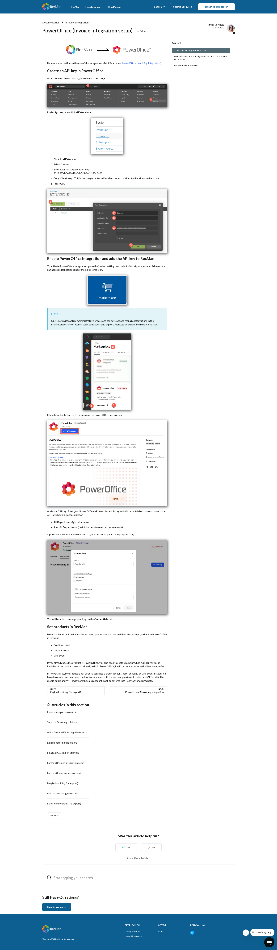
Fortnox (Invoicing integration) (64, 772)
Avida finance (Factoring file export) (67, 732)
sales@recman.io (132, 931)
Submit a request (182, 6)
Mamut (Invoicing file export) (63, 793)
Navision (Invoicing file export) (64, 803)
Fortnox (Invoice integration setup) (66, 762)
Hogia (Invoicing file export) (62, 783)
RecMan (75, 6)
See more (54, 815)
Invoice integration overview (62, 712)
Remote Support (94, 6)
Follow (143, 31)
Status (160, 931)
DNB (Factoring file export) (62, 742)
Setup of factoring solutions (62, 722)
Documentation (50, 22)
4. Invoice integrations (77, 22)
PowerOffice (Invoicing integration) (141, 63)
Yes (128, 847)
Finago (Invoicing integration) (63, 752)
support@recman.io (133, 936)
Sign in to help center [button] (216, 6)
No (153, 847)
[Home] (52, 6)
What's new (114, 6)
